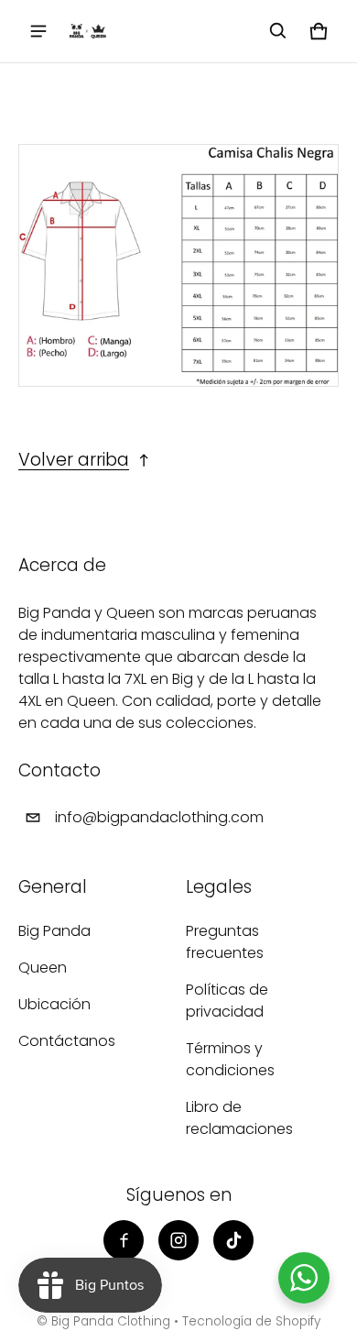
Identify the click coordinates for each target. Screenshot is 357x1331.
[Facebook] (123, 1240)
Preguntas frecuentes (225, 941)
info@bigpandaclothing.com (159, 817)
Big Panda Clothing (110, 1321)
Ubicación (54, 1004)
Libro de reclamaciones (239, 1117)
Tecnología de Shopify (251, 1321)
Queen (42, 967)
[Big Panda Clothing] (88, 31)
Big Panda (54, 930)
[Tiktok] (233, 1240)
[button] (278, 31)
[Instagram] (178, 1240)
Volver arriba (73, 459)
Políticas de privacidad (227, 1000)
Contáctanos (66, 1040)
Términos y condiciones (230, 1059)
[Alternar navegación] (38, 31)
